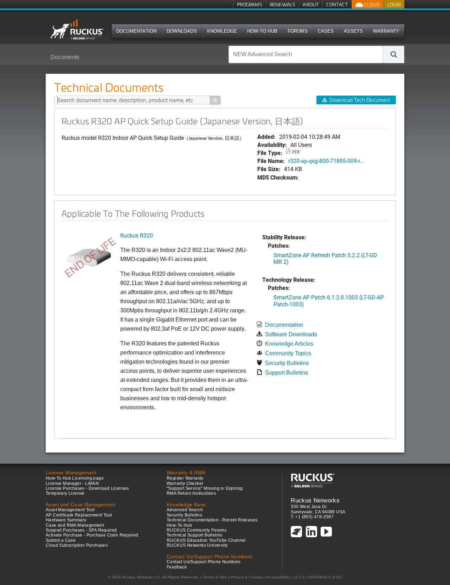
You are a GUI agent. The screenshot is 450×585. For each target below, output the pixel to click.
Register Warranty (185, 478)
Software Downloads (291, 334)
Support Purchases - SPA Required (81, 530)
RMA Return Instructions (191, 493)
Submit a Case (61, 540)
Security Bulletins (287, 363)
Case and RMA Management (75, 525)
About (311, 4)
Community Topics (288, 353)
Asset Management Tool (70, 509)
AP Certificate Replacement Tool (79, 515)
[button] (393, 54)
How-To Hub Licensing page (75, 478)
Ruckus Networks (315, 500)
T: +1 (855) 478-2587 (312, 516)
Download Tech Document (359, 100)
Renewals (283, 4)
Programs (249, 4)
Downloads (182, 31)
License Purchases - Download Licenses (87, 488)
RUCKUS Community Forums (196, 530)
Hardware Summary (66, 520)
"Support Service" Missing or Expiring (205, 488)
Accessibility (278, 577)
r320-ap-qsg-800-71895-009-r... (326, 160)
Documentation (136, 31)
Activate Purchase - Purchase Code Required (92, 535)
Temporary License (65, 493)
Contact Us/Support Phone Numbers (204, 561)
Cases (326, 31)
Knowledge (222, 31)
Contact (337, 4)
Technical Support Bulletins (195, 535)
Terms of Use (215, 577)
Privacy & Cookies (247, 577)
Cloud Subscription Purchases (77, 545)
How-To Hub (262, 31)
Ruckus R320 (136, 235)
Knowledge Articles (289, 344)
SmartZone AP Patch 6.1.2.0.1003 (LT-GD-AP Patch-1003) (329, 300)
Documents (65, 57)
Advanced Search (185, 509)
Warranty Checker (185, 483)
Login (394, 4)
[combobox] (306, 54)
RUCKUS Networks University (197, 545)
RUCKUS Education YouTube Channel (206, 540)
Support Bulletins (286, 373)
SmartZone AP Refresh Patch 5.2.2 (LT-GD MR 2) (325, 258)
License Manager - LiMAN (72, 483)
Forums (298, 31)
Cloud (371, 4)
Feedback (177, 567)
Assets (353, 31)
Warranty (386, 31)
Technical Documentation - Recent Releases (212, 520)
